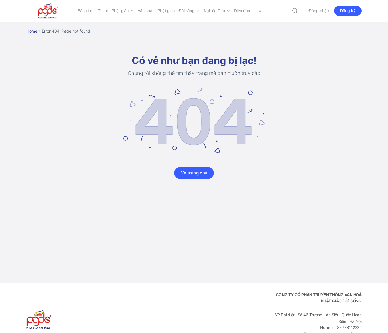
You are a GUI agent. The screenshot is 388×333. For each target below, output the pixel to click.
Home (31, 31)
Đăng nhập (319, 10)
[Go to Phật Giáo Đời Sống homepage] (47, 10)
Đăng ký (348, 10)
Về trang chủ (194, 173)
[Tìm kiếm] (295, 10)
